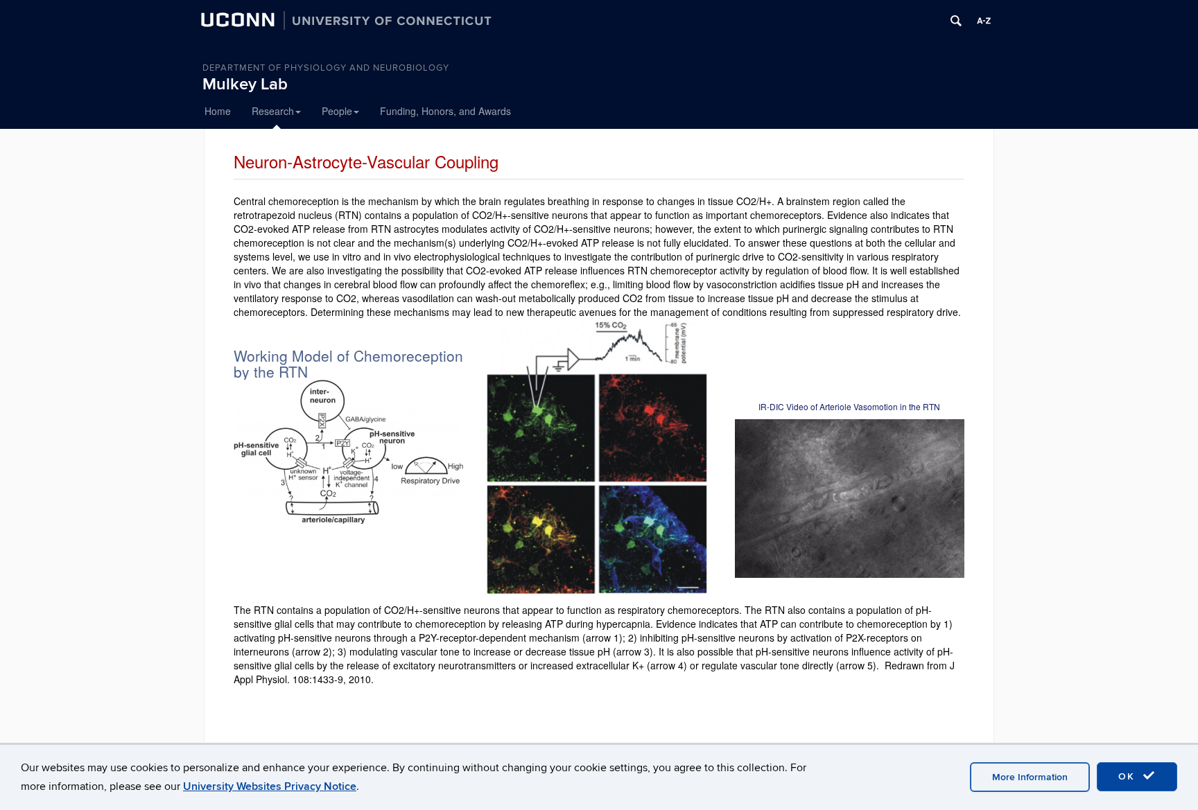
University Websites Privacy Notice (269, 786)
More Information (1030, 777)
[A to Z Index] (984, 21)
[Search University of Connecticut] (956, 21)
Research (273, 111)
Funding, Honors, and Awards (445, 111)
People (337, 111)
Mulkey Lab (245, 84)
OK (1128, 776)
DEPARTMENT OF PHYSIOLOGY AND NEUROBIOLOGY (325, 67)
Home (218, 111)
